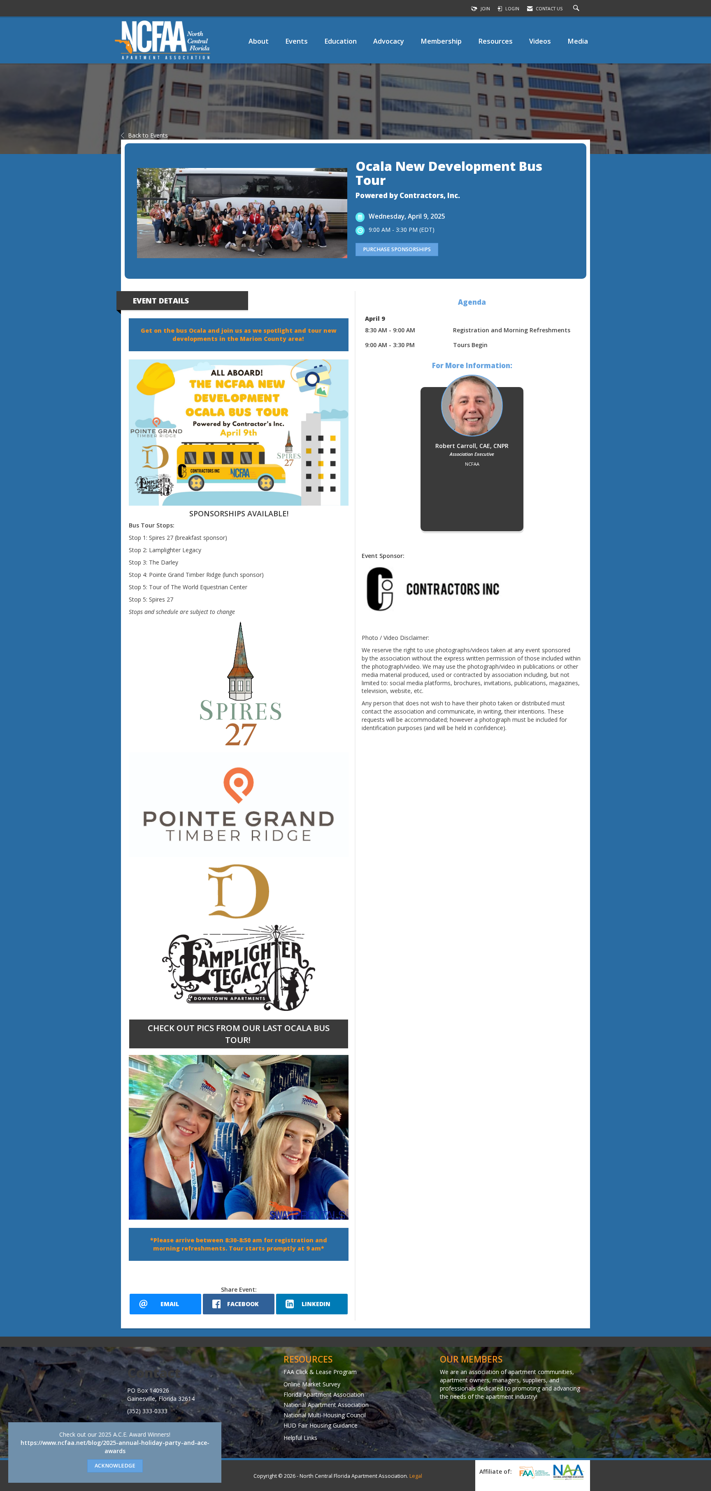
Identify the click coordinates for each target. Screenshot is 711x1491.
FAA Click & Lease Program (320, 1372)
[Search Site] (577, 8)
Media (577, 41)
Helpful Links (300, 1438)
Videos (540, 41)
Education (340, 41)
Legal (415, 1475)
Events (296, 41)
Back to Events (148, 135)
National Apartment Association (326, 1405)
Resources (495, 41)
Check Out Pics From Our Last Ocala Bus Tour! (239, 1033)
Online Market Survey (311, 1384)
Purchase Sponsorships (397, 249)
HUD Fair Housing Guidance (320, 1425)
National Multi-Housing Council (324, 1415)
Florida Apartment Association (323, 1394)
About (259, 41)
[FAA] (533, 1472)
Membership (441, 41)
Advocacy (388, 41)
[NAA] (568, 1472)
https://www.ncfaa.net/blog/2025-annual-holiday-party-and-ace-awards (115, 1447)
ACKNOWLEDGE (115, 1465)
